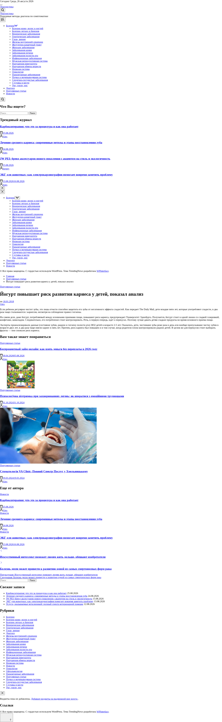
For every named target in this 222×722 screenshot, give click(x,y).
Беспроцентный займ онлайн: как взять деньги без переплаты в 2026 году (48, 349)
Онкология (17, 72)
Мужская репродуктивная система (30, 61)
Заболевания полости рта (25, 55)
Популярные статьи (16, 91)
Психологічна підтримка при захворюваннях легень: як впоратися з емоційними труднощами (62, 396)
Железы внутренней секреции (27, 42)
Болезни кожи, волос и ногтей (27, 28)
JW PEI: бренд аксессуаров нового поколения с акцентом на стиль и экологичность (55, 158)
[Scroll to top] (6, 717)
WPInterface (103, 271)
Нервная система (21, 69)
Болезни (10, 25)
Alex (5, 136)
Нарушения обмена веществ (26, 66)
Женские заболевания (23, 47)
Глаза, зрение (19, 39)
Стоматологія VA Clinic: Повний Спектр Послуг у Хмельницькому (44, 471)
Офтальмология (14, 671)
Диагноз (10, 88)
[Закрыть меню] (2, 693)
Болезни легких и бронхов (25, 31)
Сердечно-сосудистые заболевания (30, 80)
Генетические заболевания (25, 36)
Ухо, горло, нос (20, 85)
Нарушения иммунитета (24, 63)
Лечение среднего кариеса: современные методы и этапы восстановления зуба (51, 142)
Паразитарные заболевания (26, 74)
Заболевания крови (22, 50)
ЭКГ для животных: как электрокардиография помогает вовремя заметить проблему (56, 174)
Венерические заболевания (26, 34)
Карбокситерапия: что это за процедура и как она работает (39, 126)
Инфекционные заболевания (27, 58)
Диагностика (6, 6)
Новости (10, 93)
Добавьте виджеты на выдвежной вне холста (54, 699)
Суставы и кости (20, 82)
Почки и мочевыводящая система (29, 77)
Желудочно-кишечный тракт (27, 44)
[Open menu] (2, 20)
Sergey (6, 168)
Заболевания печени (22, 53)
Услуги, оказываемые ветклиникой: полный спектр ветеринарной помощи (44, 604)
